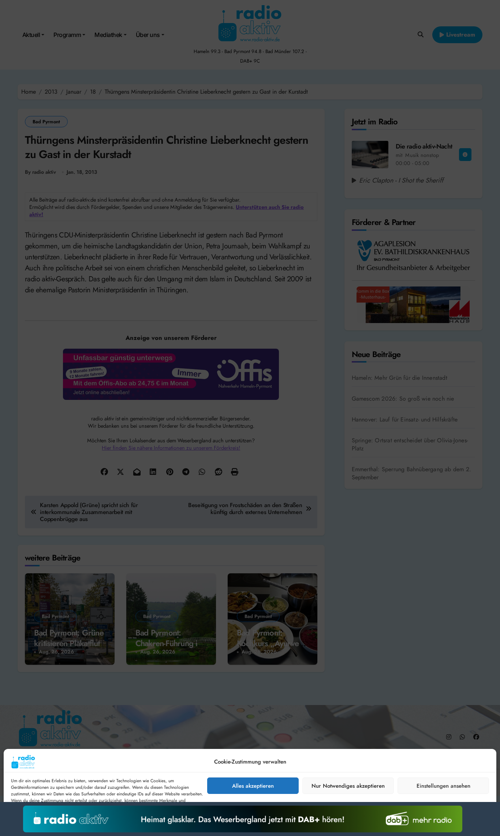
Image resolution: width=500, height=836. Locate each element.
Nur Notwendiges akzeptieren (348, 786)
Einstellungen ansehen (443, 786)
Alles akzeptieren (253, 786)
